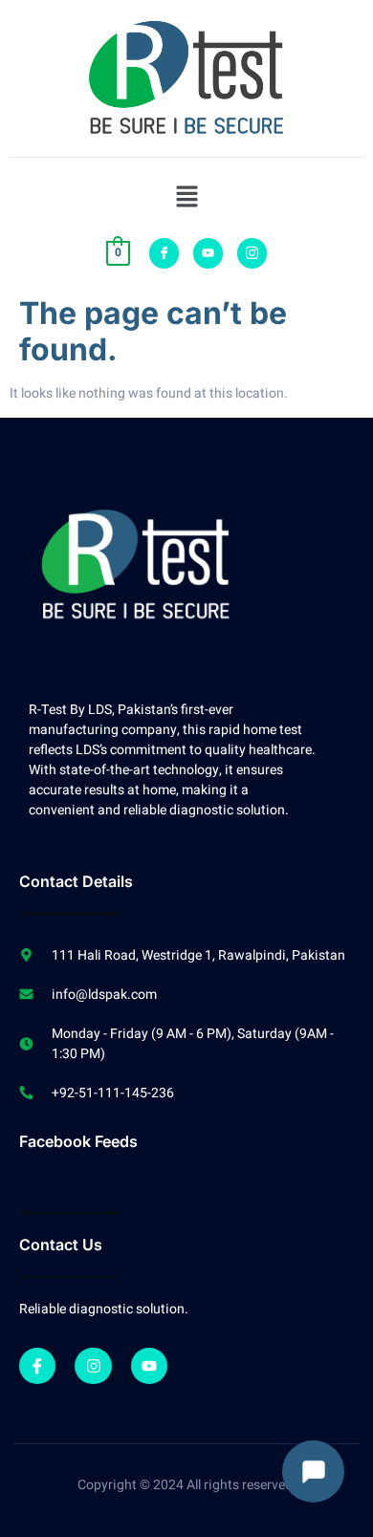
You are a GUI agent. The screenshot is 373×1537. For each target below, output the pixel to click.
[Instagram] (93, 1366)
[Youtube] (208, 253)
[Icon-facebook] (164, 253)
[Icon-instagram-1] (252, 253)
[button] (186, 198)
